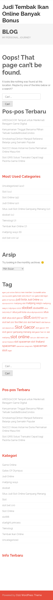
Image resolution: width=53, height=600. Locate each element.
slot (27, 317)
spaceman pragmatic (24, 346)
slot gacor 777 (42, 328)
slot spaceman (22, 341)
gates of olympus (9, 300)
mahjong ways (10, 232)
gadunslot (17, 296)
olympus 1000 (15, 308)
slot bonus (45, 322)
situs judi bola (19, 312)
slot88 (5, 516)
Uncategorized (10, 186)
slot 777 (44, 318)
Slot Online (8, 197)
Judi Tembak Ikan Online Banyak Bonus (25, 14)
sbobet (6, 214)
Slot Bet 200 (21, 322)
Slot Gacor (25, 327)
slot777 (35, 317)
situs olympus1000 (35, 312)
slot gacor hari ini (39, 332)
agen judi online (8, 292)
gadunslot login (41, 296)
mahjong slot (19, 303)
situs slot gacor (15, 318)
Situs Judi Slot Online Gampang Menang (24, 209)
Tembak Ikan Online (13, 226)
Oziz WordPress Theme (29, 595)
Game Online (9, 464)
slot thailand (37, 341)
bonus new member (23, 292)
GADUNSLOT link (28, 296)
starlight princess (11, 522)
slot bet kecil (34, 322)
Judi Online (8, 203)
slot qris (33, 337)
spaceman (9, 346)
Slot (4, 191)
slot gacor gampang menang (16, 332)
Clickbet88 (37, 292)
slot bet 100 (8, 237)
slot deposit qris (8, 328)
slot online (20, 336)
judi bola (21, 299)
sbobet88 (38, 308)
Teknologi (7, 220)
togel (10, 351)
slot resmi (41, 337)
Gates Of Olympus (12, 470)
